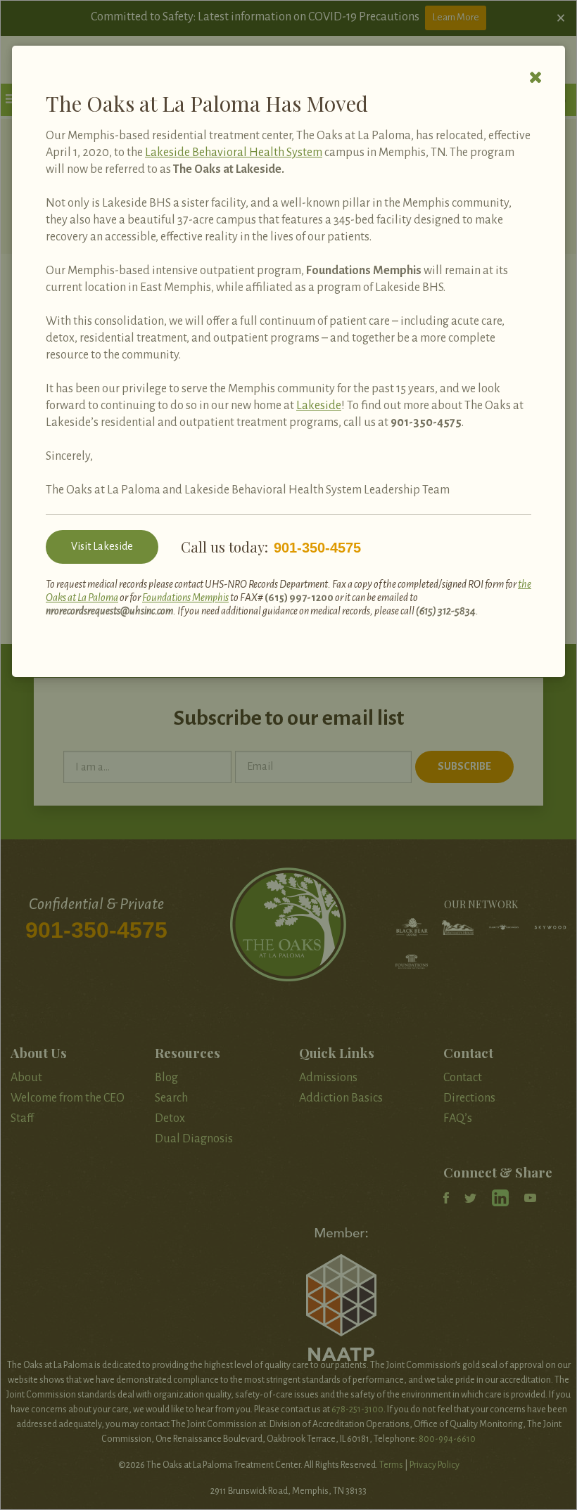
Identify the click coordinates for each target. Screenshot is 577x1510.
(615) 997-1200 (299, 597)
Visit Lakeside (102, 546)
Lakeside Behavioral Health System (233, 152)
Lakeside (318, 405)
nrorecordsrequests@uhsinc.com (109, 611)
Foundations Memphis (185, 597)
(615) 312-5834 (446, 611)
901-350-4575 (426, 422)
